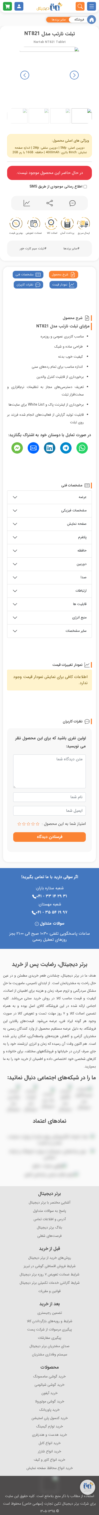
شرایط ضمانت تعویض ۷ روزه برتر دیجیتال (49, 1274)
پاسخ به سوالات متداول (49, 1211)
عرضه (83, 497)
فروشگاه (79, 19)
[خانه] (91, 19)
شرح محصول (60, 274)
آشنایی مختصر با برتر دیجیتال (49, 1202)
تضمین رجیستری (49, 1313)
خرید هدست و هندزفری (49, 1435)
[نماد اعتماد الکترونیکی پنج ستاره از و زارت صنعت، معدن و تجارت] (49, 1140)
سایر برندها (59, 19)
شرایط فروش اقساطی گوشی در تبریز (50, 1266)
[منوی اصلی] (91, 6)
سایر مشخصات (76, 631)
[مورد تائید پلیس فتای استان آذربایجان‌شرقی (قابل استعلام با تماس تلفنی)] (20, 1174)
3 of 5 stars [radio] (28, 824)
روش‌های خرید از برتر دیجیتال (49, 1258)
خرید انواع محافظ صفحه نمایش (49, 1468)
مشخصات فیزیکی (74, 510)
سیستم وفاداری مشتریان (49, 1354)
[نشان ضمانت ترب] (49, 1130)
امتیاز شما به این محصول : (64, 824)
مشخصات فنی (24, 274)
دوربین (82, 564)
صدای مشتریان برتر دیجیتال (49, 1346)
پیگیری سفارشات (49, 1338)
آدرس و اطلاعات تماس (50, 1219)
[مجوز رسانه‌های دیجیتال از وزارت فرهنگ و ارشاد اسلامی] (49, 1154)
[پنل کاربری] (18, 6)
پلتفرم (82, 537)
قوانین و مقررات (49, 1291)
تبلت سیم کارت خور (32, 248)
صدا (84, 577)
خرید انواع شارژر (49, 1451)
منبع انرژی (79, 617)
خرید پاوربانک (49, 1410)
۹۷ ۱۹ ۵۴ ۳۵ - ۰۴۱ (51, 912)
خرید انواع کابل (50, 1443)
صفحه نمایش (77, 524)
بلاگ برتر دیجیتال (49, 1227)
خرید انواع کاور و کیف (49, 1459)
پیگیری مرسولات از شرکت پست (49, 1329)
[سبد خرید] (7, 6)
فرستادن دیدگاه (49, 837)
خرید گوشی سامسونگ (49, 1376)
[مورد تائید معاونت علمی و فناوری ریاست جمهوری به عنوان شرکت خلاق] (49, 1166)
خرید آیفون (49, 1393)
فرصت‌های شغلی (49, 1236)
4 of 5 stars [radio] (24, 824)
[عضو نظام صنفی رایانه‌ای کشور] (51, 1174)
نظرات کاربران (24, 284)
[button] (24, 75)
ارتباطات (81, 590)
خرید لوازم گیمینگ (49, 1426)
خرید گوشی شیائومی (49, 1385)
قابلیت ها (80, 604)
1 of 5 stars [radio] (37, 824)
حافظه (82, 550)
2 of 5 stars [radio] (33, 824)
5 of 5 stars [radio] (19, 824)
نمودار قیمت (59, 284)
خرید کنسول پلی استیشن (49, 1418)
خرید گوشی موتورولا (49, 1401)
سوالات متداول (52, 924)
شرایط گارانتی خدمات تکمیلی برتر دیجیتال (50, 1283)
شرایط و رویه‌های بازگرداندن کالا (49, 1321)
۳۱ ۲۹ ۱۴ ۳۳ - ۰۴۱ (51, 896)
